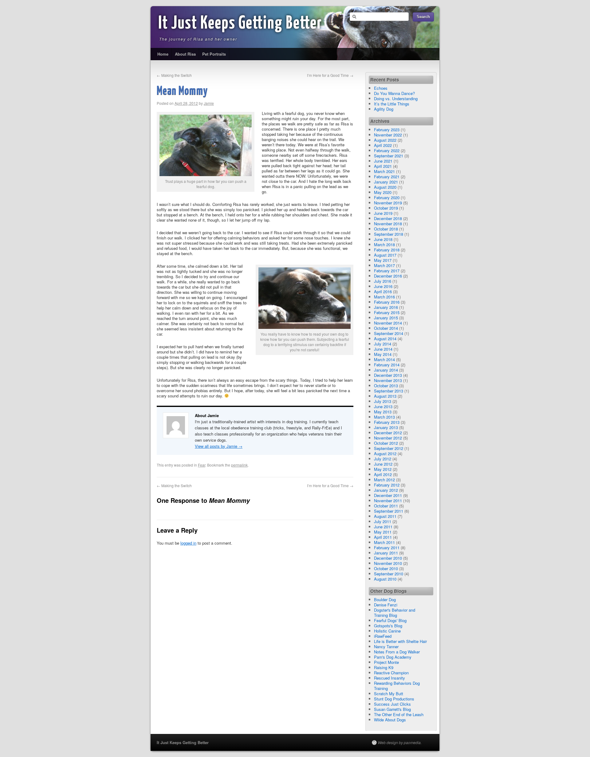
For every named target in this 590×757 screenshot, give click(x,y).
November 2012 (388, 438)
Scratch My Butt (388, 693)
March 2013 (384, 417)
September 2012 (388, 448)
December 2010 (388, 558)
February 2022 (386, 150)
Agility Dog (383, 109)
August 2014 (385, 338)
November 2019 (388, 203)
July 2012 (382, 459)
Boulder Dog (385, 599)
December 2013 (388, 375)
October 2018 (386, 229)
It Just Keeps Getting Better (240, 23)
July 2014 (382, 344)
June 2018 (383, 239)
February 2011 (386, 547)
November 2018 (388, 224)
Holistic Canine (387, 631)
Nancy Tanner (386, 646)
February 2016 (386, 302)
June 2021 (383, 161)
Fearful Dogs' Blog (390, 620)
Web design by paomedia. (400, 742)
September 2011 (388, 511)
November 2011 (388, 500)
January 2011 (386, 553)
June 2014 (383, 349)
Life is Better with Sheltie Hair (400, 641)
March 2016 (384, 297)
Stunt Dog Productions (394, 699)
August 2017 (385, 255)
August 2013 (385, 396)
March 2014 (384, 359)
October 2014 (386, 328)
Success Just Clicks (392, 704)
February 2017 (386, 271)
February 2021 (386, 176)
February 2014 (386, 365)
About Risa (185, 54)
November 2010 (388, 563)
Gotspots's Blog (388, 626)
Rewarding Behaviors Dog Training (397, 685)
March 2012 (384, 480)
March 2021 (384, 171)
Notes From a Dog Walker (397, 652)
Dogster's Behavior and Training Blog (394, 612)
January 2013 (386, 427)
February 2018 (386, 250)
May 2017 (382, 260)
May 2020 (382, 192)
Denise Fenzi (385, 605)
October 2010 (386, 568)
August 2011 (385, 516)
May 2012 (382, 469)
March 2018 (384, 244)
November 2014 (388, 323)
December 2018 (388, 218)
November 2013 (388, 380)
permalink (239, 464)
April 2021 (383, 166)
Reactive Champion (391, 673)
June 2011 (383, 527)
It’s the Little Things (391, 104)
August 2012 (385, 453)
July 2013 (382, 401)
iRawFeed (382, 636)
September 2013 (388, 391)
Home (162, 54)
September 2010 (388, 574)
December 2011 (388, 495)
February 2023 (386, 129)
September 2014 (388, 333)
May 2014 (382, 354)
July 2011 (382, 521)
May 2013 (382, 412)
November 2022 (388, 135)
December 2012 (388, 433)
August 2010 (385, 579)
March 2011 (384, 542)
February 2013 (386, 422)
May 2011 (382, 532)
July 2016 (382, 281)
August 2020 (385, 187)
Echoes (380, 88)
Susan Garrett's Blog (392, 709)
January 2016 (386, 307)
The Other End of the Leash (398, 714)
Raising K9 (383, 667)
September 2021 (388, 156)
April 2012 (383, 474)
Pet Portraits (214, 54)
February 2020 (386, 197)
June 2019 (383, 213)
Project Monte (386, 662)
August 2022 (385, 140)
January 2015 (386, 318)
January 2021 (386, 182)
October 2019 (386, 208)
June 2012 (383, 464)
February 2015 (386, 312)
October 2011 (386, 506)
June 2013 (383, 406)
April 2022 (383, 145)
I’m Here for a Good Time (330, 75)
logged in (188, 543)
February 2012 (386, 485)
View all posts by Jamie (218, 446)
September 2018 (388, 234)
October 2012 (386, 443)
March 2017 (384, 265)
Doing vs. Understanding (396, 98)
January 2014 (386, 370)
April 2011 (383, 537)
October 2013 (386, 385)
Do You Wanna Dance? (394, 93)
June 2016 (383, 286)
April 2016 (383, 291)
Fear (201, 464)
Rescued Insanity (389, 678)
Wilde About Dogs (390, 720)
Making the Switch (174, 75)
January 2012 (386, 490)
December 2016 (388, 276)
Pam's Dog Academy (392, 657)
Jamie (209, 103)
